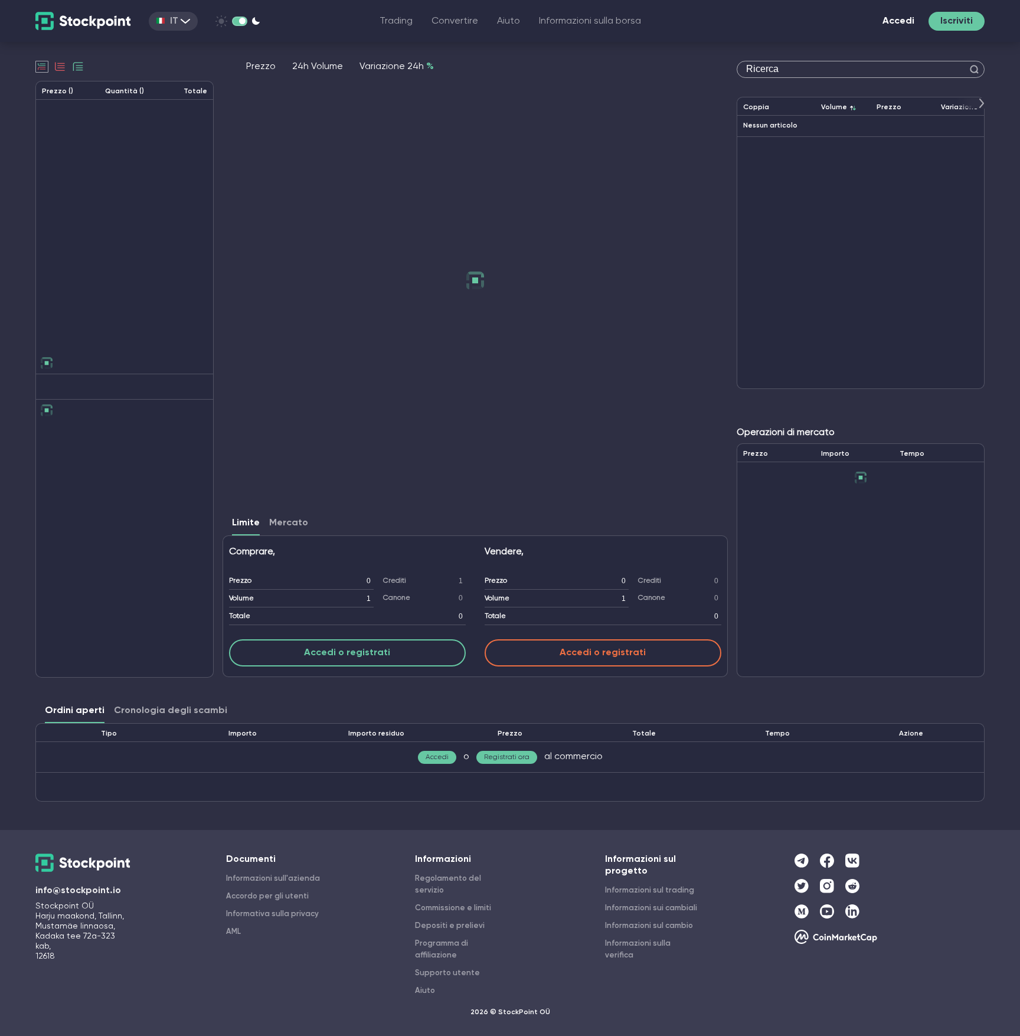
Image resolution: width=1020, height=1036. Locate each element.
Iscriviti (956, 21)
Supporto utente (447, 973)
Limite (246, 523)
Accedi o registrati (347, 653)
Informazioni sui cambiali (651, 908)
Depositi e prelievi (450, 926)
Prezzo (240, 580)
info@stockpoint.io (78, 891)
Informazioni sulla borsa (590, 21)
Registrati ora (506, 757)
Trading (396, 21)
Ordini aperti (74, 710)
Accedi (898, 21)
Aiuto (508, 21)
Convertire (454, 21)
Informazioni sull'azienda (273, 879)
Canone (396, 598)
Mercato (288, 523)
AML (233, 932)
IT (174, 21)
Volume (241, 598)
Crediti (394, 580)
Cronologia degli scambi (170, 710)
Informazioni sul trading (649, 890)
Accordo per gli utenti (267, 896)
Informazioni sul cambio (649, 926)
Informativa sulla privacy (272, 914)
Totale (239, 616)
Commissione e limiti (453, 908)
